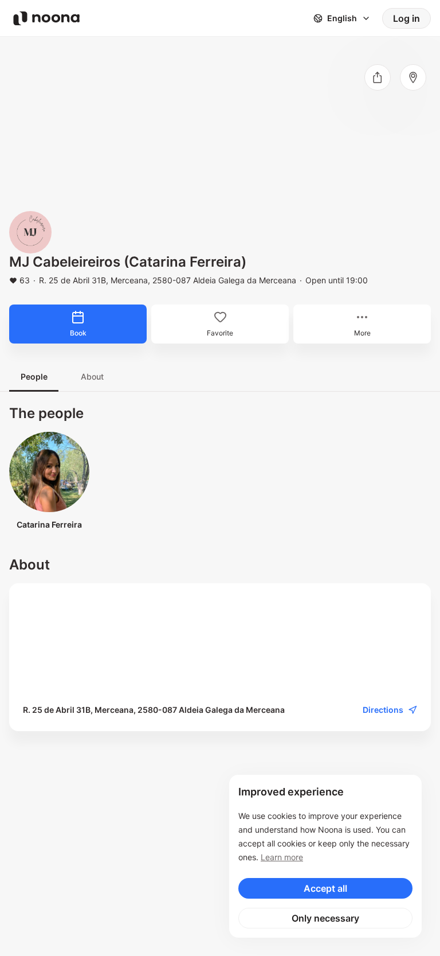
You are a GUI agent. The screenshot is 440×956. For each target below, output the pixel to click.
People (34, 376)
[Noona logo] (46, 18)
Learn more (282, 857)
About (92, 376)
